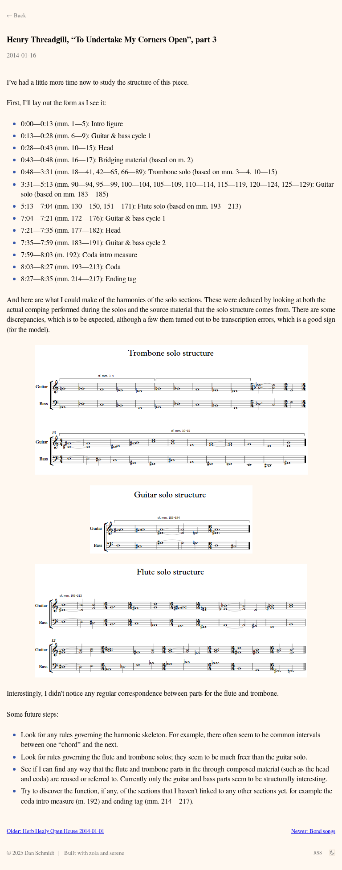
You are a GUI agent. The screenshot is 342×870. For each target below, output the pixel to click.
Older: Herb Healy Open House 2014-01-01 (55, 831)
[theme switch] (332, 852)
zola (94, 853)
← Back (16, 15)
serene (117, 853)
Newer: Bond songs (313, 831)
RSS (318, 852)
